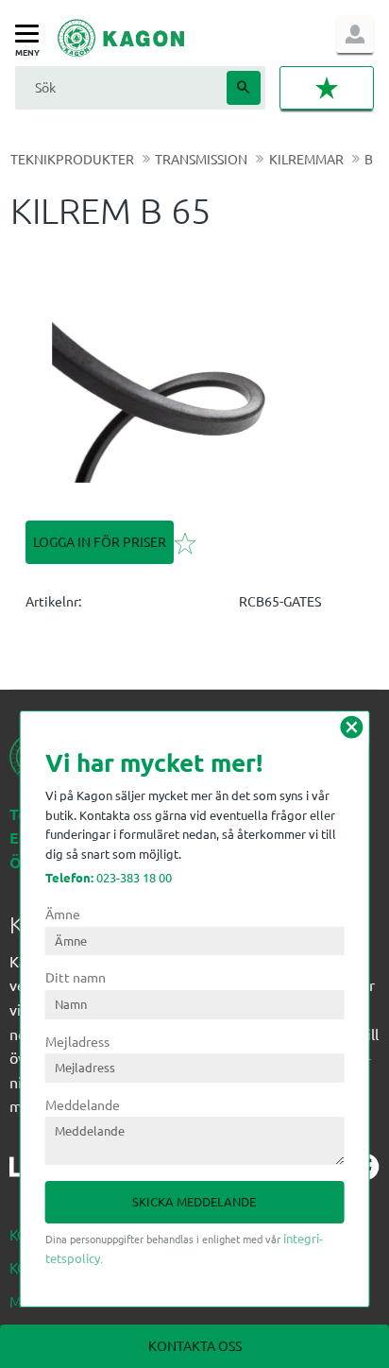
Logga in (355, 34)
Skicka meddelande (194, 1201)
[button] (31, 34)
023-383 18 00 (108, 877)
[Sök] (244, 88)
